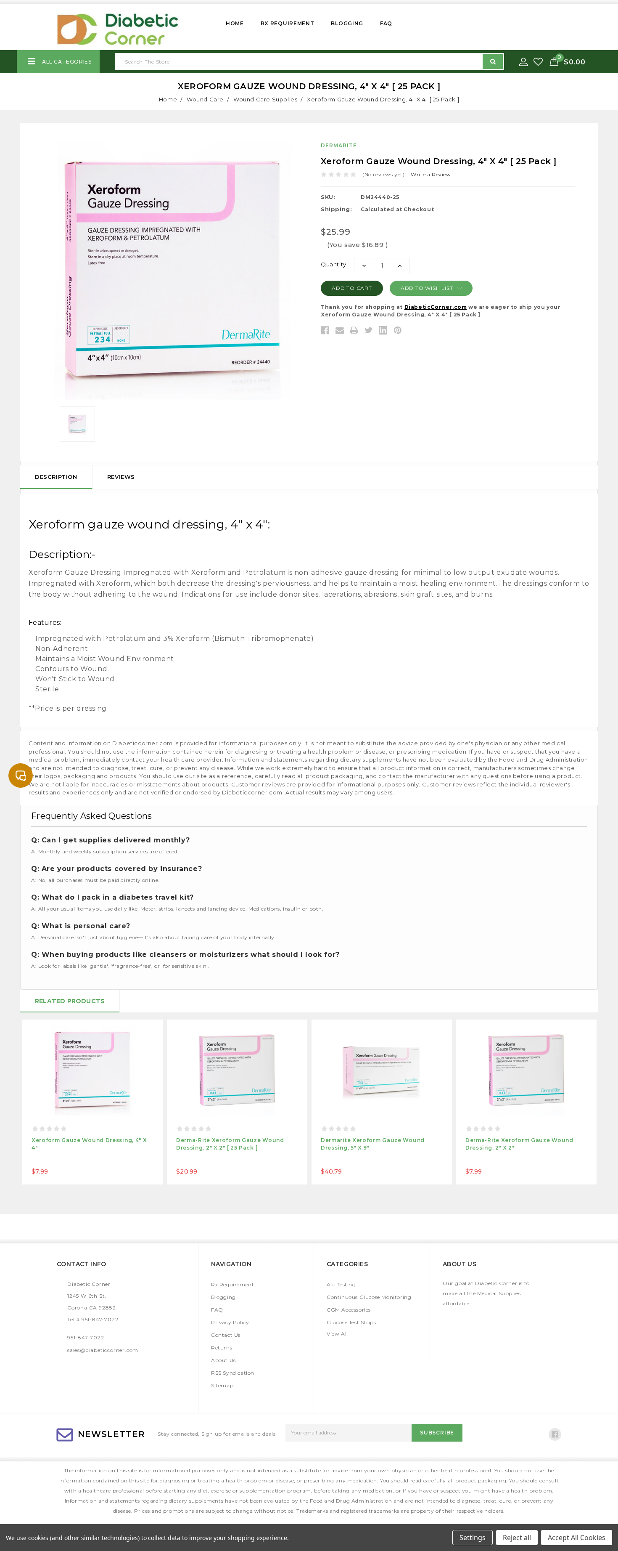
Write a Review (431, 174)
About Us (223, 1360)
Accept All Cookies (576, 1537)
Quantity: (334, 264)
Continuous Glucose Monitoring (369, 1297)
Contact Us (225, 1335)
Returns (221, 1347)
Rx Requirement (287, 23)
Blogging (347, 23)
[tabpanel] (92, 1102)
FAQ (386, 23)
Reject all (517, 1537)
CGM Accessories (349, 1310)
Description (56, 476)
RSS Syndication (232, 1373)
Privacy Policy (230, 1322)
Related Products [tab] (70, 1001)
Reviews (121, 476)
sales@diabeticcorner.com (102, 1350)
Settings (473, 1537)
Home (235, 23)
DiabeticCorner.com (435, 307)
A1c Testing (341, 1284)
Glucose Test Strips (351, 1322)
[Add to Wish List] (538, 62)
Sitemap (222, 1385)
